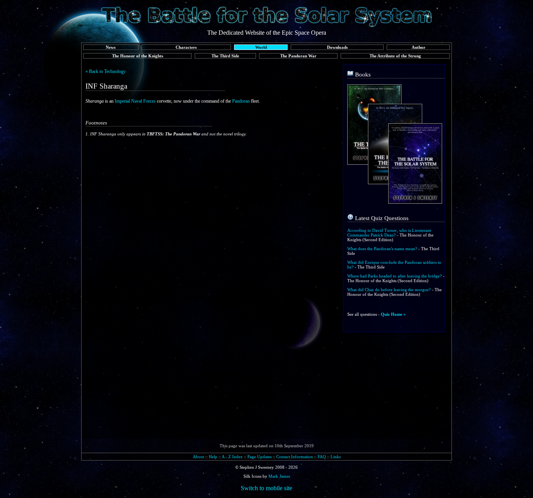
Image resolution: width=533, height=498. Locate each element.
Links (335, 456)
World (261, 47)
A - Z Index (232, 456)
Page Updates (259, 456)
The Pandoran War (298, 55)
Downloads (337, 47)
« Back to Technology (105, 71)
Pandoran (241, 101)
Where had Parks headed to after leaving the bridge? (394, 276)
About (198, 456)
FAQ (322, 456)
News (110, 47)
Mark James (279, 476)
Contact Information (294, 456)
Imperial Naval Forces (135, 101)
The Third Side (225, 55)
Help (213, 456)
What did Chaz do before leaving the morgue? (389, 289)
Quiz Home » (393, 314)
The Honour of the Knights (137, 55)
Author (418, 47)
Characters (186, 47)
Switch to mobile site (266, 488)
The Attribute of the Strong (395, 55)
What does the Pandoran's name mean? (382, 248)
